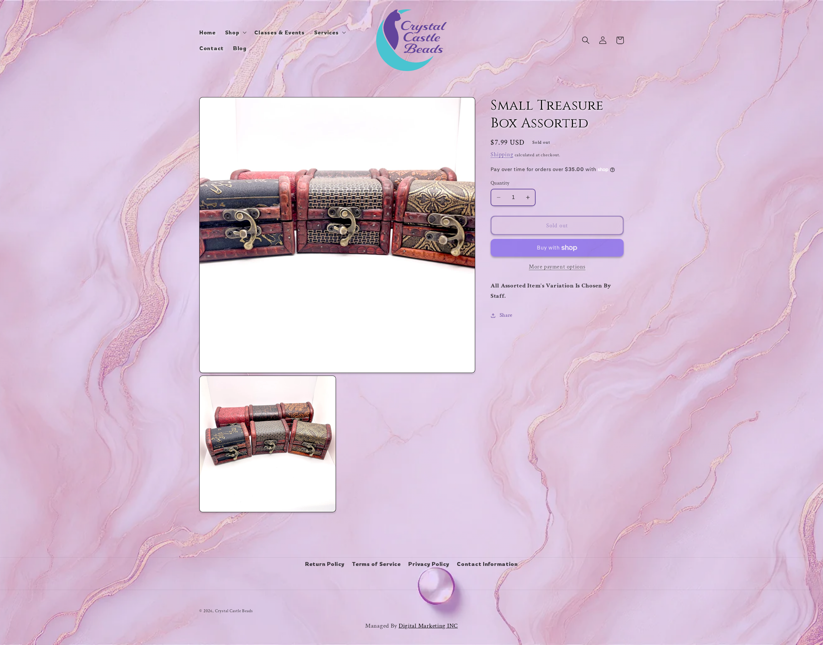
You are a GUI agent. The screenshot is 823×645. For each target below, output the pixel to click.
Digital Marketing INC (428, 626)
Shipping (502, 154)
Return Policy (324, 563)
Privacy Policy (428, 563)
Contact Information (487, 563)
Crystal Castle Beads (234, 611)
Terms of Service (376, 563)
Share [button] (506, 315)
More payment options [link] (557, 266)
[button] (235, 32)
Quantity (500, 183)
